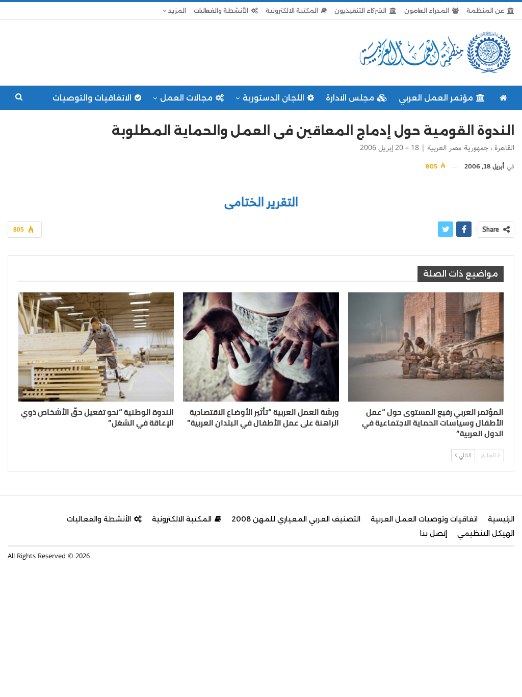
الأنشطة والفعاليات (221, 10)
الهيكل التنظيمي (485, 533)
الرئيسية (501, 519)
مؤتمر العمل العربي (436, 98)
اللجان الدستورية (273, 98)
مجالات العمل (186, 98)
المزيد (176, 10)
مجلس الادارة (350, 98)
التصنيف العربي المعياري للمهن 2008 (295, 519)
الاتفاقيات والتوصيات (92, 98)
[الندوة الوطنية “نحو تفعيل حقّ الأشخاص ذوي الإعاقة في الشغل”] (96, 347)
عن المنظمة (485, 10)
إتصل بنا (433, 533)
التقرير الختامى (261, 201)
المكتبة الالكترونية (292, 10)
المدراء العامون (426, 10)
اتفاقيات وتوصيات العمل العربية (424, 519)
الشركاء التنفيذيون (360, 10)
